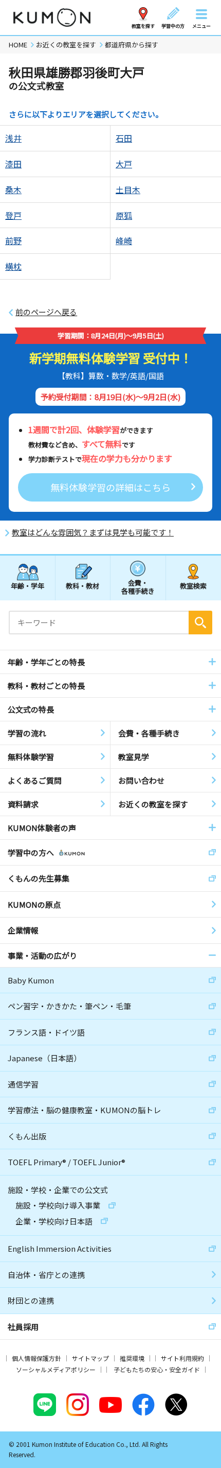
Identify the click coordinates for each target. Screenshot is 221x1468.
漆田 (13, 164)
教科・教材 (82, 586)
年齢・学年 (27, 586)
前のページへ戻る (46, 312)
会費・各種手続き (138, 586)
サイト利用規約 (182, 1358)
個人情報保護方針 (36, 1358)
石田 (124, 138)
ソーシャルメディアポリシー (56, 1369)
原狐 (124, 215)
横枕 (13, 266)
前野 (13, 240)
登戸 (13, 215)
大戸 (124, 164)
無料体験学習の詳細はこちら (110, 487)
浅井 (13, 138)
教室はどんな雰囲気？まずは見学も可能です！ (93, 532)
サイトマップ (90, 1358)
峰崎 (124, 240)
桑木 (13, 189)
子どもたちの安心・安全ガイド (157, 1369)
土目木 (128, 189)
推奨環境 (132, 1358)
